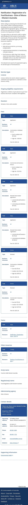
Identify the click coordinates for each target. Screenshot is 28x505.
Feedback (4, 501)
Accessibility (5, 496)
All (10, 124)
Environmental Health (7, 455)
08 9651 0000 (13, 430)
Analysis (18, 499)
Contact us (11, 499)
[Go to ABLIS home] (8, 6)
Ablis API (4, 499)
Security (18, 496)
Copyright (9, 493)
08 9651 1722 (13, 434)
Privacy (12, 496)
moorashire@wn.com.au (16, 438)
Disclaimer (16, 493)
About (3, 493)
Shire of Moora (14, 443)
